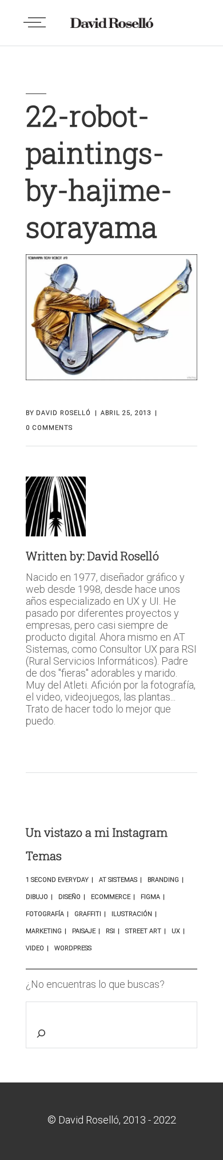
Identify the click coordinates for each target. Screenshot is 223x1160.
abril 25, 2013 (126, 413)
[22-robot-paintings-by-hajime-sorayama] (56, 506)
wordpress (72, 948)
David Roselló (63, 413)
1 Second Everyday (57, 880)
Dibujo (37, 897)
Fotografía (45, 914)
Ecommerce (110, 897)
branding (163, 880)
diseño (69, 897)
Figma (150, 897)
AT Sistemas (118, 880)
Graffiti (87, 914)
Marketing (44, 931)
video (35, 948)
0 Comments (49, 428)
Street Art (143, 931)
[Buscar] (43, 1036)
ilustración (132, 914)
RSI (110, 931)
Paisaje (83, 931)
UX (176, 931)
